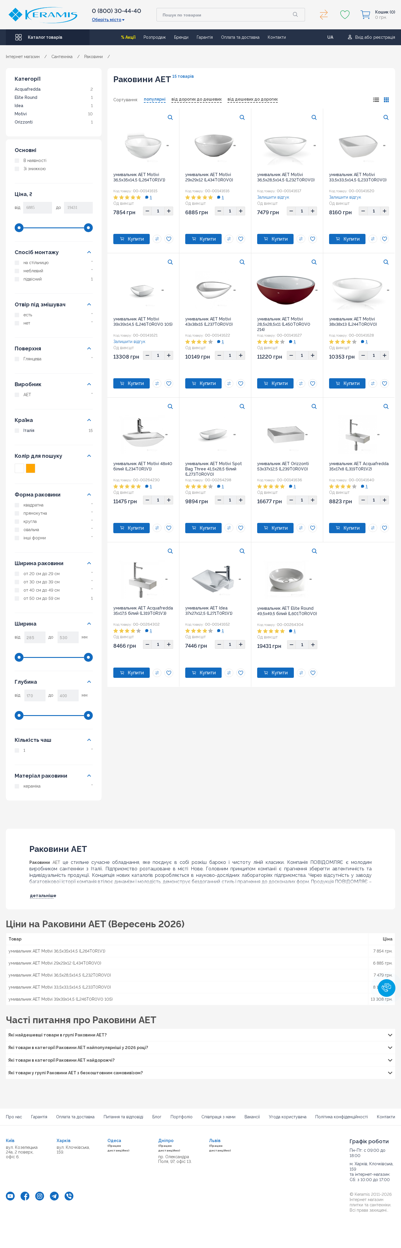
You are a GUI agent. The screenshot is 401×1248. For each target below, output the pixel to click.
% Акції (128, 37)
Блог (156, 1116)
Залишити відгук (273, 197)
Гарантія (205, 37)
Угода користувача (287, 1116)
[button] (386, 988)
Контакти (277, 37)
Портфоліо (182, 1116)
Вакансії (252, 1116)
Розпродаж (155, 37)
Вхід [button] (359, 37)
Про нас (14, 1116)
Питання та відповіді (123, 1116)
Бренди (181, 37)
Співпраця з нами (218, 1116)
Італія (28, 430)
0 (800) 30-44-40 (116, 10)
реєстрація (384, 37)
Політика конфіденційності (341, 1116)
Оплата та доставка (240, 37)
